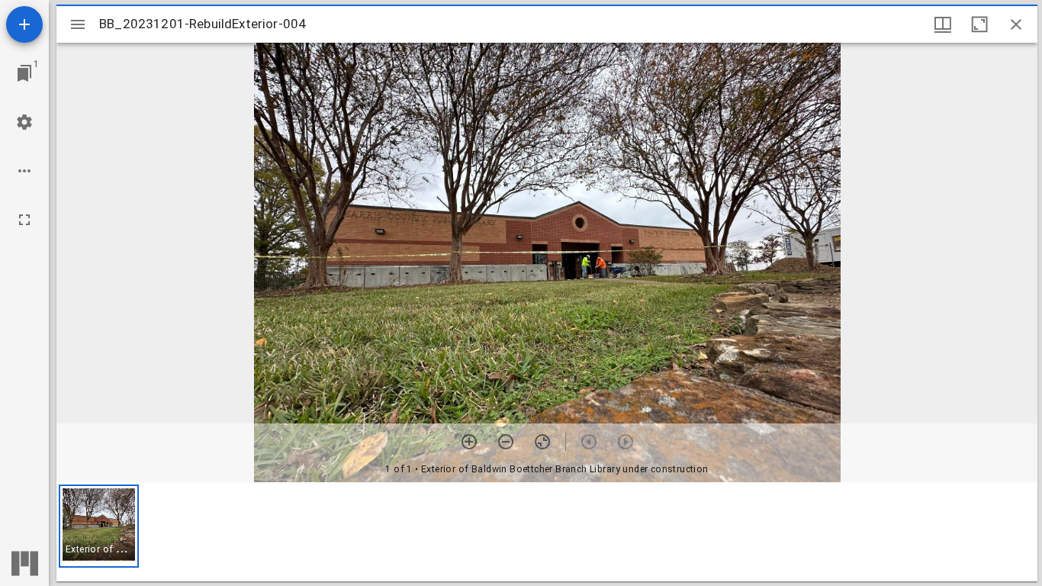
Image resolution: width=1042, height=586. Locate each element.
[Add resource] (24, 24)
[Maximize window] (979, 24)
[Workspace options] (24, 171)
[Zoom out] (505, 441)
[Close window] (1016, 24)
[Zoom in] (469, 441)
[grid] (546, 531)
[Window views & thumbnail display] (943, 24)
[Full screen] (24, 219)
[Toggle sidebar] (77, 24)
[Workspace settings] (24, 122)
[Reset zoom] (542, 441)
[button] (99, 526)
